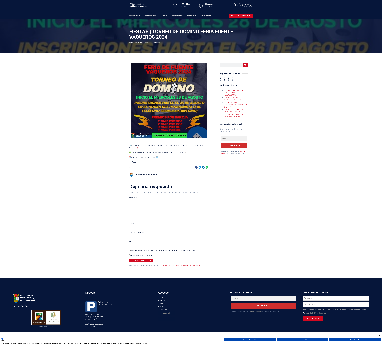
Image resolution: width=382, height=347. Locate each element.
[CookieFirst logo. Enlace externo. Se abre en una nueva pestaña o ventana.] (2, 339)
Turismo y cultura (150, 16)
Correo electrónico (136, 232)
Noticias (164, 16)
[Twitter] (241, 5)
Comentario (133, 197)
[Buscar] (245, 65)
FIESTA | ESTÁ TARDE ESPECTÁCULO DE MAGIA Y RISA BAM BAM (235, 104)
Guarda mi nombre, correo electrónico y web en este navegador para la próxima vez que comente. (164, 250)
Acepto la (317, 313)
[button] (196, 167)
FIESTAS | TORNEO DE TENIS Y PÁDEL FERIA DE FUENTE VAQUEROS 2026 (234, 92)
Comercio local (191, 16)
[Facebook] (236, 5)
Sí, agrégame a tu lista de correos (142, 255)
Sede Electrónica (205, 16)
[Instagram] (250, 5)
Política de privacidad (321, 313)
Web (130, 241)
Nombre (132, 223)
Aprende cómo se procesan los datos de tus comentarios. (180, 265)
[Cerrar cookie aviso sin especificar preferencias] (380, 335)
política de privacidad (256, 311)
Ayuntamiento (133, 16)
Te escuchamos (176, 16)
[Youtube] (246, 5)
